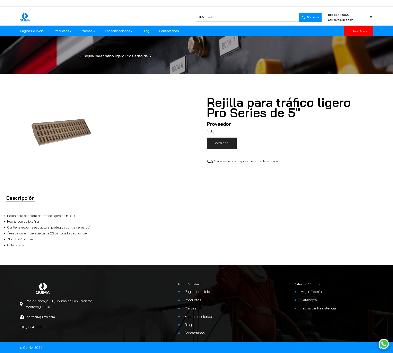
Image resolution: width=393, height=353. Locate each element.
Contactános (194, 333)
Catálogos (309, 300)
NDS (210, 131)
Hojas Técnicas (313, 291)
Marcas (190, 308)
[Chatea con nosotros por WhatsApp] (384, 344)
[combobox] (247, 17)
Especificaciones (198, 316)
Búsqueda (313, 17)
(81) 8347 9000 (339, 15)
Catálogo (221, 143)
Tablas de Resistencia (318, 308)
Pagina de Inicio (197, 291)
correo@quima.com (340, 20)
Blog (188, 324)
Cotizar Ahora (358, 31)
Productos (192, 300)
